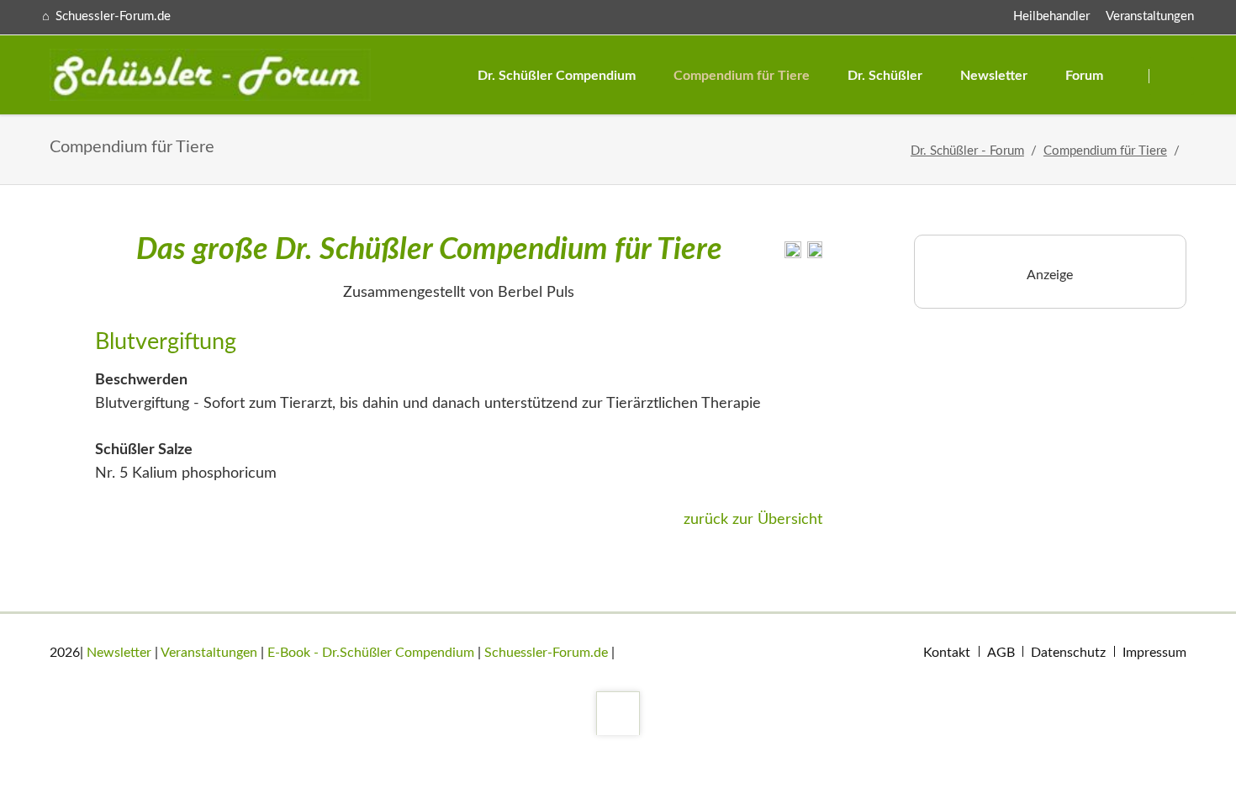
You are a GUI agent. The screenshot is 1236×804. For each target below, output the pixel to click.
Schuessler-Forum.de (546, 652)
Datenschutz (1068, 652)
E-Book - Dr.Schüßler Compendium (370, 652)
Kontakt (946, 652)
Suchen (1173, 76)
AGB (1001, 652)
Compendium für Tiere (1105, 151)
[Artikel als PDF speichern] (814, 254)
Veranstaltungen (1150, 16)
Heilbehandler (1051, 16)
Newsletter (119, 652)
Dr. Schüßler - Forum (967, 151)
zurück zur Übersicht (753, 519)
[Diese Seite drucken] (792, 254)
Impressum (1154, 652)
